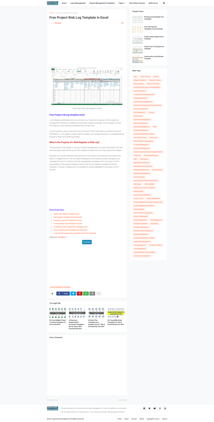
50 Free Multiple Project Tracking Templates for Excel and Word (57, 322)
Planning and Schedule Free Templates (154, 18)
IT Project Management (141, 145)
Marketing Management (141, 170)
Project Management (153, 198)
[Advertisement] (86, 46)
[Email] (92, 294)
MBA (135, 159)
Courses (151, 112)
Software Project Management (143, 231)
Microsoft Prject (157, 170)
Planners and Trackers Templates (144, 188)
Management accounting (141, 162)
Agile (135, 76)
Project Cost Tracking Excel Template (154, 48)
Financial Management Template (144, 134)
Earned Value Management (142, 119)
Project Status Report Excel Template (153, 38)
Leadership (137, 155)
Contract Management (141, 109)
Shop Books (154, 223)
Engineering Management (142, 127)
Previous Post (53, 400)
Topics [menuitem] (121, 3)
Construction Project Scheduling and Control (147, 105)
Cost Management (139, 112)
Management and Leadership (143, 166)
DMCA (141, 419)
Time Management (140, 245)
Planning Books (138, 191)
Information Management (142, 148)
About (126, 419)
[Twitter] (73, 294)
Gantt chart (153, 137)
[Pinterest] (79, 294)
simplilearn (62, 237)
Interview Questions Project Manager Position (148, 152)
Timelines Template (155, 245)
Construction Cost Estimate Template (153, 57)
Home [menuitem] (64, 3)
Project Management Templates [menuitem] (102, 3)
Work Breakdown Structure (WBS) (144, 252)
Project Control (138, 198)
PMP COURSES (149, 184)
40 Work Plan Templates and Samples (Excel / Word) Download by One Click (96, 323)
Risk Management (156, 220)
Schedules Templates (140, 223)
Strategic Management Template (144, 238)
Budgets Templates (140, 80)
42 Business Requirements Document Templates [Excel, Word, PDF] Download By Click (76, 324)
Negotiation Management (142, 173)
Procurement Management (142, 195)
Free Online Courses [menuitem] (137, 3)
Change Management (140, 98)
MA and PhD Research (151, 155)
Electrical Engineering (140, 123)
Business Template (153, 84)
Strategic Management (141, 234)
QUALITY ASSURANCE (141, 216)
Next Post (122, 400)
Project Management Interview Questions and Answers (148, 202)
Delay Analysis (138, 116)
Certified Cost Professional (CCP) (144, 94)
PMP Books (137, 184)
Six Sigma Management (141, 227)
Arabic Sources (145, 76)
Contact (134, 419)
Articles (156, 76)
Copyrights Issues (153, 419)
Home (51, 13)
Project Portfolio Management (143, 213)
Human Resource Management (143, 141)
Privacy (164, 419)
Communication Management (143, 102)
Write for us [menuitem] (153, 3)
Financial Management (141, 130)
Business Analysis (155, 80)
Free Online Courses (140, 137)
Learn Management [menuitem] (78, 3)
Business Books (139, 84)
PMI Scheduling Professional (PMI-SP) (146, 180)
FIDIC (154, 127)
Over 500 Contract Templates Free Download (153, 28)
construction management (142, 256)
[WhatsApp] (86, 294)
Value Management (140, 249)
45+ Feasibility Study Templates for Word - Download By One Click (115, 322)
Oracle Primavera (139, 177)
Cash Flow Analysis (140, 91)
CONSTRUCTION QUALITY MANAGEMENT (147, 87)
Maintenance (144, 159)
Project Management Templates (66, 13)
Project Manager (139, 209)
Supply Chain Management (142, 241)
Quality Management (140, 220)
